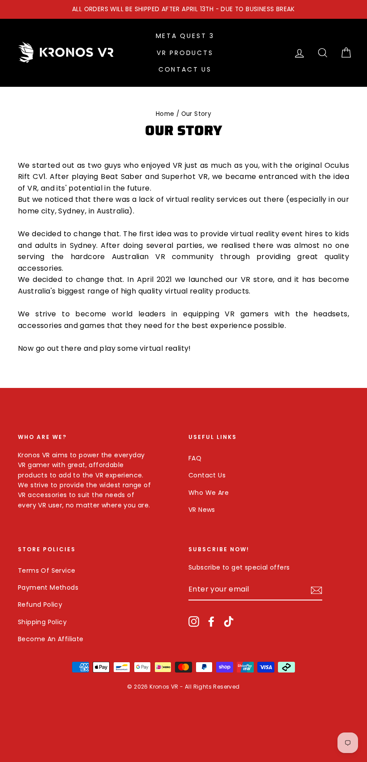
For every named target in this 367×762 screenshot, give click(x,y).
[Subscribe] (316, 590)
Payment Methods (48, 587)
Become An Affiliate (51, 638)
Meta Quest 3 (185, 35)
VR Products (185, 52)
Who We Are (208, 492)
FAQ (194, 458)
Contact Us (185, 69)
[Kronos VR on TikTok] (228, 621)
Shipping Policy (42, 621)
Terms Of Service (46, 570)
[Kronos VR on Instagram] (193, 621)
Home (165, 114)
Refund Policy (40, 604)
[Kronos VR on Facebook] (211, 621)
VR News (201, 509)
